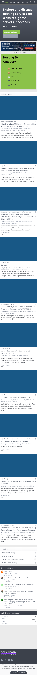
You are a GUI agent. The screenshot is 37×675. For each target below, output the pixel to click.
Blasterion (4, 532)
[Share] (35, 121)
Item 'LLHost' (8, 571)
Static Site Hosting (17, 69)
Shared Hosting (16, 73)
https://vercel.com (5, 348)
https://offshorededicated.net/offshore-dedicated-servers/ (16, 212)
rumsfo (3, 311)
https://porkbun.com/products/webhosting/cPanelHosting (16, 439)
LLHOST (3, 267)
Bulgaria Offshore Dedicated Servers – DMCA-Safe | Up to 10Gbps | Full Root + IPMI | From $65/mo (18, 216)
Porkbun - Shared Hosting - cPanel (14, 441)
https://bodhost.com (6, 395)
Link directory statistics (10, 613)
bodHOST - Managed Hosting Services (15, 397)
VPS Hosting (15, 77)
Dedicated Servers (17, 81)
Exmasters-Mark (5, 129)
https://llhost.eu (5, 262)
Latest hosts (6, 94)
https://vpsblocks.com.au (7, 304)
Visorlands (4, 173)
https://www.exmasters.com (8, 121)
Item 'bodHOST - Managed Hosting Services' (19, 584)
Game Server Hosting (9, 562)
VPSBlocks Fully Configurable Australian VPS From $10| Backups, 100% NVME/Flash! (18, 308)
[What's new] (31, 2)
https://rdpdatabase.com (7, 525)
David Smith (4, 400)
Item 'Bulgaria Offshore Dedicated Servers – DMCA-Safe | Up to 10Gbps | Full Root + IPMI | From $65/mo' (19, 602)
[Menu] (2, 2)
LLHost (4, 265)
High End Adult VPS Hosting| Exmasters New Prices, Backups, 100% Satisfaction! (18, 125)
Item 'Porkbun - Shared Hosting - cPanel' (17, 578)
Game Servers (15, 85)
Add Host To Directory (11, 32)
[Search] (35, 2)
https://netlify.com (6, 479)
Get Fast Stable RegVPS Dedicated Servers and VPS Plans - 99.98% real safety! (17, 169)
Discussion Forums (10, 36)
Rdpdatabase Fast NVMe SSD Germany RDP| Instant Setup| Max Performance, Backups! (18, 529)
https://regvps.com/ (6, 166)
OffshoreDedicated (6, 221)
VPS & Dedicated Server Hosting (24, 173)
